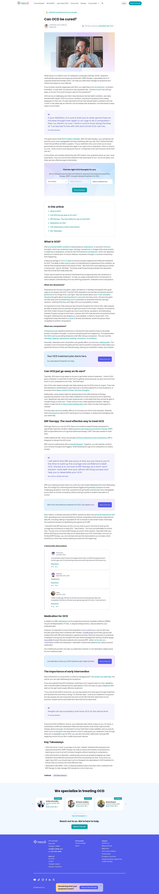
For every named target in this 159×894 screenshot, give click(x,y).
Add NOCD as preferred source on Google (63, 12)
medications (63, 621)
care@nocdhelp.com (55, 849)
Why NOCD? (50, 3)
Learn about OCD (62, 3)
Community (74, 3)
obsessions (88, 247)
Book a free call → (52, 807)
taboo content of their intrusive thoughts (72, 390)
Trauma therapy (80, 843)
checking (47, 338)
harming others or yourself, (74, 297)
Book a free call (135, 3)
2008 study (88, 632)
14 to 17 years (66, 261)
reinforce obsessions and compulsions (91, 438)
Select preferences (100, 181)
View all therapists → (79, 816)
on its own (98, 640)
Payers (77, 846)
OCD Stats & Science (60, 775)
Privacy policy (106, 854)
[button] (32, 804)
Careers (50, 861)
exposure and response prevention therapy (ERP (92, 429)
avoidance (92, 338)
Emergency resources (109, 856)
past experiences (76, 399)
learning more (54, 413)
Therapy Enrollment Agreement (112, 859)
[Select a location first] (79, 181)
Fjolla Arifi (52, 27)
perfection (48, 294)
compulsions (93, 252)
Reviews (83, 3)
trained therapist (76, 444)
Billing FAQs (105, 848)
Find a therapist (39, 3)
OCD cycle (51, 336)
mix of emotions (97, 87)
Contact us (105, 843)
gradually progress (95, 487)
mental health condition (60, 247)
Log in (124, 3)
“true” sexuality (104, 294)
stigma (103, 385)
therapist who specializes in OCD (68, 731)
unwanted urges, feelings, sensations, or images (79, 249)
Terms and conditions (109, 851)
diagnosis (107, 685)
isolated (110, 347)
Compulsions (49, 331)
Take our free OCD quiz (89, 887)
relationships (104, 342)
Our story (51, 859)
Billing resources (107, 846)
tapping (55, 338)
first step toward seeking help (71, 404)
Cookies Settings (107, 861)
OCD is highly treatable (71, 139)
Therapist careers (54, 864)
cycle (71, 318)
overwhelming (64, 299)
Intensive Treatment (55, 867)
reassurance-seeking (67, 338)
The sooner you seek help (101, 677)
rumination (81, 338)
